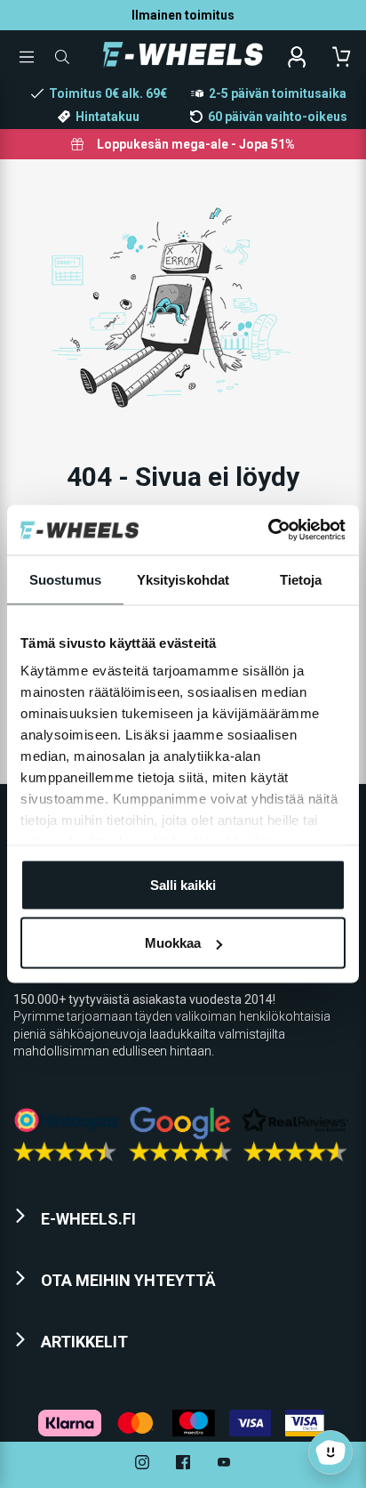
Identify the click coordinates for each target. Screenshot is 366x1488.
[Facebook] (183, 1464)
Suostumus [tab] (65, 578)
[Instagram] (142, 1464)
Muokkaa (173, 942)
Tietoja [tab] (301, 578)
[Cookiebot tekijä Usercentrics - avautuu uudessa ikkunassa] (268, 530)
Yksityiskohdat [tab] (183, 578)
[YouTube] (223, 1464)
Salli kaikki (183, 884)
